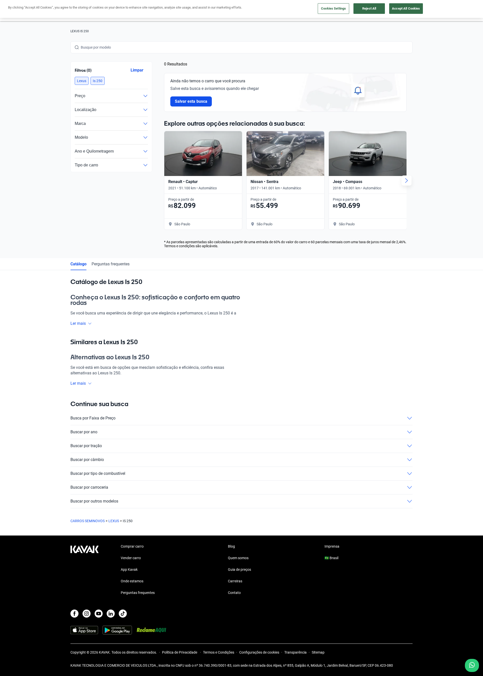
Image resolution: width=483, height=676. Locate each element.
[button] (82, 81)
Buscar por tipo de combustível (97, 473)
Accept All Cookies (406, 8)
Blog (231, 546)
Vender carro (131, 558)
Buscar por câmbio (87, 459)
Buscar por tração (86, 445)
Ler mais (78, 323)
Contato (234, 593)
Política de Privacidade (180, 652)
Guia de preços (239, 569)
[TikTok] (123, 614)
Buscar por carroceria (89, 487)
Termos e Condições (218, 652)
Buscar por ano (83, 432)
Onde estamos (132, 581)
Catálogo (78, 264)
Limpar (137, 70)
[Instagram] (87, 614)
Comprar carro (132, 546)
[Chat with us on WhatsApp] (472, 665)
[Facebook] (74, 614)
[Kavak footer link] (84, 570)
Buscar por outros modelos (94, 501)
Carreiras (235, 581)
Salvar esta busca (191, 101)
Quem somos (238, 558)
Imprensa (332, 546)
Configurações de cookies (259, 652)
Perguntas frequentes (111, 264)
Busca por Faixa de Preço (92, 418)
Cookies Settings (333, 8)
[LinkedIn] (111, 614)
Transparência (295, 652)
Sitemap (318, 652)
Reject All (369, 8)
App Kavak (129, 569)
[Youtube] (99, 614)
